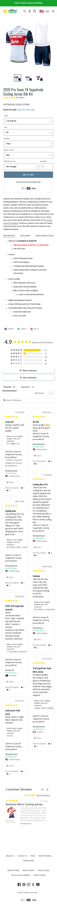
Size (5, 127)
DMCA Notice (40, 875)
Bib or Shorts (9, 150)
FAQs (33, 856)
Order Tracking (44, 856)
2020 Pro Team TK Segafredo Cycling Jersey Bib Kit (13, 454)
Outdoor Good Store (30, 893)
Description (9, 236)
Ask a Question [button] (30, 377)
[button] (22, 488)
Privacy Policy (44, 870)
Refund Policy (13, 870)
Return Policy (28, 870)
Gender (7, 138)
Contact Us (22, 856)
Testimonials (28, 861)
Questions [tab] (25, 387)
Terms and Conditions (20, 875)
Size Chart (25, 236)
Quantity (43, 161)
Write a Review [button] (30, 370)
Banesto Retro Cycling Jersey (24, 804)
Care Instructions (44, 236)
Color (6, 116)
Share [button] (11, 482)
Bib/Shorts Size (9, 161)
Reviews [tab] (7, 387)
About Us (10, 856)
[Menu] (53, 11)
